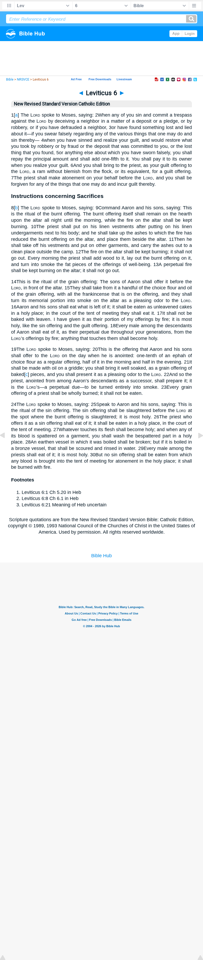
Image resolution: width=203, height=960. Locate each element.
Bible (9, 79)
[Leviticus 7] (196, 447)
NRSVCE (23, 79)
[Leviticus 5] (6, 447)
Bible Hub (101, 555)
